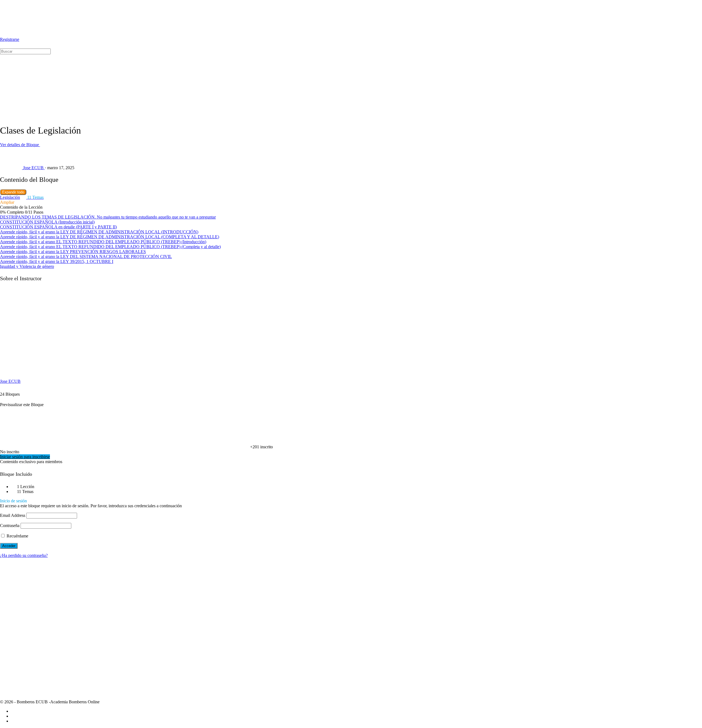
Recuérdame (16, 536)
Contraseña (9, 525)
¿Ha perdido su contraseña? (24, 555)
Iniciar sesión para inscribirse (25, 456)
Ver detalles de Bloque (20, 144)
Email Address (12, 515)
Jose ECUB (10, 381)
